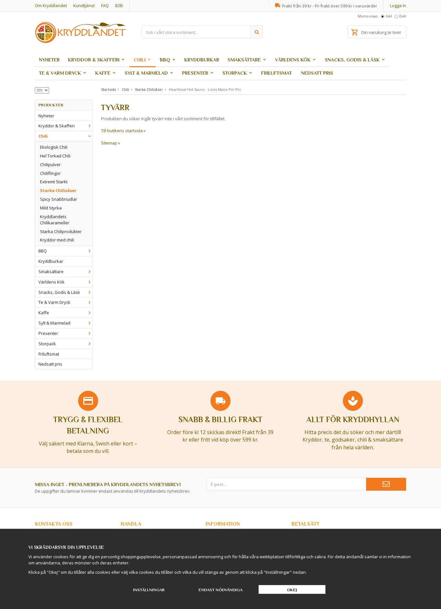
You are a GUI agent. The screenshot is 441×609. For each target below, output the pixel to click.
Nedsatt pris (317, 73)
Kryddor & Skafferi (93, 59)
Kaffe (102, 73)
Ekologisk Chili (53, 147)
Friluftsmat (276, 73)
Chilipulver (50, 164)
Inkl (389, 16)
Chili (140, 59)
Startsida (108, 89)
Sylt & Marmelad (146, 73)
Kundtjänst (84, 5)
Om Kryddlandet (51, 5)
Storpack (234, 73)
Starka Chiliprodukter (61, 231)
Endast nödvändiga (220, 589)
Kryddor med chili (57, 240)
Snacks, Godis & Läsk (352, 59)
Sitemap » (110, 143)
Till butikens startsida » (123, 131)
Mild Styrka (51, 208)
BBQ (165, 59)
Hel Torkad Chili (55, 156)
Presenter (195, 73)
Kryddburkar (201, 59)
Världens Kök (293, 59)
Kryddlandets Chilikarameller (54, 220)
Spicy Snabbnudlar (58, 199)
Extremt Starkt (53, 182)
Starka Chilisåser (58, 190)
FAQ (105, 5)
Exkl (402, 16)
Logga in (398, 5)
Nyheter (49, 59)
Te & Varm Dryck (60, 73)
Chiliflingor (50, 173)
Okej (292, 589)
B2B (119, 5)
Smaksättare (244, 59)
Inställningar (149, 589)
